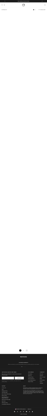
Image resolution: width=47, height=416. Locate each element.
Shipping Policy (5, 390)
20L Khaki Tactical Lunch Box (39, 321)
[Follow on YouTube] (26, 411)
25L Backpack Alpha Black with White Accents (23, 90)
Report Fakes (30, 381)
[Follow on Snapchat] (32, 411)
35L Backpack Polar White (7, 28)
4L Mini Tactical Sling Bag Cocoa (7, 215)
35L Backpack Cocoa (23, 111)
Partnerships (42, 380)
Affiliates (41, 383)
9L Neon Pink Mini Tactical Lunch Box (8, 300)
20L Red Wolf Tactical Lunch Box (39, 300)
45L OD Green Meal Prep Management (8, 257)
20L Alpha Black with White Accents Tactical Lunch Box (39, 278)
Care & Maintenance (32, 380)
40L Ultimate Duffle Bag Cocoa (23, 152)
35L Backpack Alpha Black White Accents (23, 29)
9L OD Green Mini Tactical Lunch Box (39, 343)
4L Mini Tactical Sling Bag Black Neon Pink (39, 111)
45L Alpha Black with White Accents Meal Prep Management (39, 215)
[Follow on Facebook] (14, 411)
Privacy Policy (30, 377)
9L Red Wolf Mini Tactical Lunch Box (7, 322)
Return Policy (4, 395)
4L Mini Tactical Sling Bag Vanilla (39, 257)
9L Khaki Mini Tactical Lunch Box (23, 321)
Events (41, 381)
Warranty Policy (5, 402)
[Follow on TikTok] (29, 411)
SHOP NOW (20, 66)
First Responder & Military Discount (5, 397)
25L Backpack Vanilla (39, 152)
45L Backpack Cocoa (7, 111)
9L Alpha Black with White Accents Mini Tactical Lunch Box (23, 279)
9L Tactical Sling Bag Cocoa (23, 300)
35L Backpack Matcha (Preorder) (8, 152)
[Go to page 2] (27, 350)
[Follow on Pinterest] (23, 411)
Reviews (41, 375)
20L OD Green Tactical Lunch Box (24, 343)
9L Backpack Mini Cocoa (23, 132)
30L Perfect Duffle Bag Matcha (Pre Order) (23, 257)
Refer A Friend (42, 377)
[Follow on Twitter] (17, 411)
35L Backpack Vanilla (7, 132)
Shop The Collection (6, 190)
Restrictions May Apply (6, 399)
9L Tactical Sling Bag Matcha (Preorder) (8, 236)
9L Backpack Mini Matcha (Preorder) (23, 215)
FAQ (2, 389)
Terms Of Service (31, 378)
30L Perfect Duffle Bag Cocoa (7, 342)
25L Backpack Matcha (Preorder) (39, 132)
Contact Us (4, 387)
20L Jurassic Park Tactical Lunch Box (39, 236)
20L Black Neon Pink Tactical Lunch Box (8, 278)
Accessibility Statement (6, 404)
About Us (30, 375)
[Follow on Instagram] (20, 411)
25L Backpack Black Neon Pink (8, 49)
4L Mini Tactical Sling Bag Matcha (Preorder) (39, 194)
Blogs (41, 378)
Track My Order (4, 392)
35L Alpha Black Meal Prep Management (39, 29)
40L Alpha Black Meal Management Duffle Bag (39, 173)
